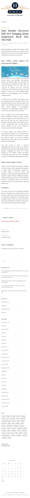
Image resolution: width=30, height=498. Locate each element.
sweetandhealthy (5, 445)
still (26, 208)
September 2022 (5, 368)
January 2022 (4, 396)
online (8, 430)
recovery (22, 208)
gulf (13, 423)
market (18, 208)
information (9, 425)
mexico (9, 428)
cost (7, 418)
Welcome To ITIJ (6, 237)
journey (22, 425)
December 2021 (5, 399)
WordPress (10, 494)
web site (25, 435)
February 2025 (5, 329)
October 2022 (4, 364)
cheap (3, 418)
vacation (13, 435)
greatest (4, 423)
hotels (3, 425)
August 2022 (4, 371)
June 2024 (3, 333)
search (8, 433)
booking (23, 416)
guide (9, 423)
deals (17, 418)
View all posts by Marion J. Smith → (10, 221)
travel (25, 433)
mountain (19, 428)
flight (18, 421)
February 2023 (5, 350)
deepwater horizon (6, 421)
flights (22, 421)
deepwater (22, 418)
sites (13, 433)
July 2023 (3, 336)
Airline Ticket (5, 231)
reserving (24, 430)
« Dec (2, 481)
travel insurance (6, 435)
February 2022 (5, 392)
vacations (19, 435)
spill (16, 433)
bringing (6, 208)
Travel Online (5, 28)
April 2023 (3, 343)
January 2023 (4, 354)
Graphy (18, 494)
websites (4, 437)
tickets (20, 433)
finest (14, 421)
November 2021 (5, 403)
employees (12, 208)
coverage (12, 418)
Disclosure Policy (5, 309)
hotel (22, 423)
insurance (16, 425)
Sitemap (3, 312)
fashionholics (4, 444)
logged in (10, 248)
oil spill (4, 430)
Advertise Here (5, 302)
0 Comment (4, 44)
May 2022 (3, 382)
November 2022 (5, 361)
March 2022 (4, 389)
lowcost (4, 428)
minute (14, 428)
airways (13, 416)
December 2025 (5, 322)
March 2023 (4, 347)
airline (8, 416)
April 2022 (3, 385)
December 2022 (5, 357)
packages (14, 430)
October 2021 (4, 406)
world (9, 437)
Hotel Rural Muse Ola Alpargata (17, 492)
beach (18, 416)
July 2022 (3, 375)
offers (24, 428)
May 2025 (3, 326)
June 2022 (3, 378)
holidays (17, 423)
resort (3, 433)
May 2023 (3, 340)
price (19, 430)
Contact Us (4, 305)
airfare (3, 416)
